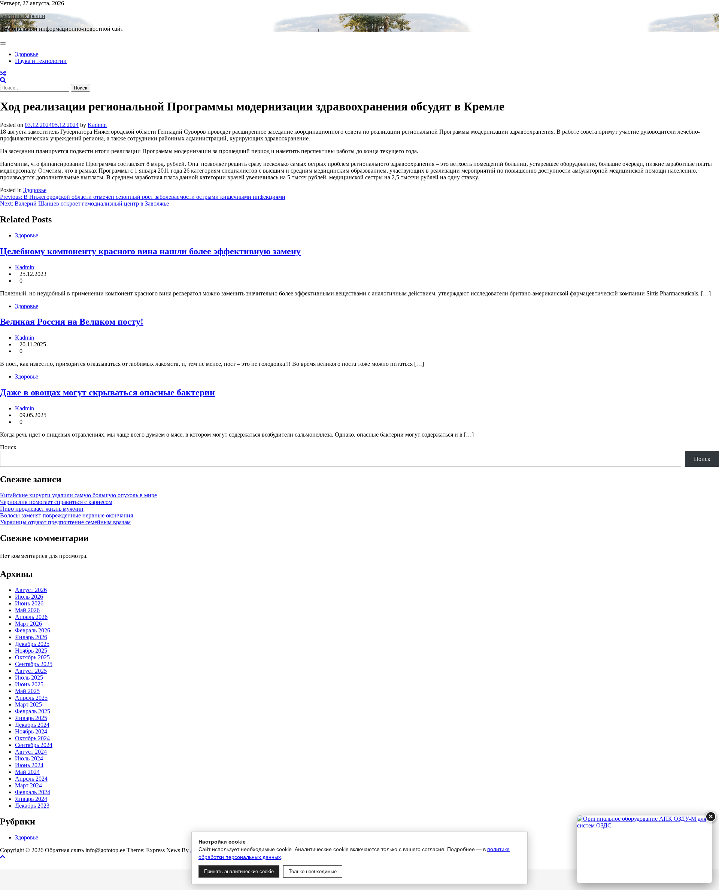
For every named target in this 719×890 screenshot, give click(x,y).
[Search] (3, 80)
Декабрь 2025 (32, 644)
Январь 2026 (31, 637)
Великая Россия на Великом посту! (71, 321)
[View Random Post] (3, 73)
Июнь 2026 (29, 603)
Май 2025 (27, 691)
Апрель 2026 (31, 617)
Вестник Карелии (22, 16)
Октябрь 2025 (32, 657)
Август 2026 (31, 590)
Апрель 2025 (31, 698)
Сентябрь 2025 (33, 664)
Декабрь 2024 (32, 725)
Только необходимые (313, 871)
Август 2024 (31, 751)
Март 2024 (28, 785)
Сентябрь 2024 (33, 745)
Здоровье (26, 54)
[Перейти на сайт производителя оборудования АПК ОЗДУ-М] (644, 849)
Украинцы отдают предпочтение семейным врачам (65, 522)
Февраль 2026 (32, 630)
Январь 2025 (31, 718)
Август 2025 (31, 671)
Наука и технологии (41, 61)
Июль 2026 (29, 596)
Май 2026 (27, 610)
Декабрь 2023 (32, 805)
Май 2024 (27, 772)
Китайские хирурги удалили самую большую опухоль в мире (78, 495)
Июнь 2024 (29, 765)
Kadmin (97, 125)
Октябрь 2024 (32, 738)
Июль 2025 (29, 677)
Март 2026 (28, 623)
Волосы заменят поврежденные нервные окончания (66, 515)
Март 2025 (28, 704)
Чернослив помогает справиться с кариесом (56, 502)
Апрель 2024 (31, 778)
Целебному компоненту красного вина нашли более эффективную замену (150, 251)
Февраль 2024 (32, 792)
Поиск (8, 447)
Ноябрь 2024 (31, 731)
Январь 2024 (31, 799)
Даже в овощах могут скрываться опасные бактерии (107, 392)
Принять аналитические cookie (239, 871)
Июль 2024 (29, 758)
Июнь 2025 (29, 684)
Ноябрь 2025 (31, 650)
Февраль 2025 (32, 711)
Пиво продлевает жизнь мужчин (42, 508)
